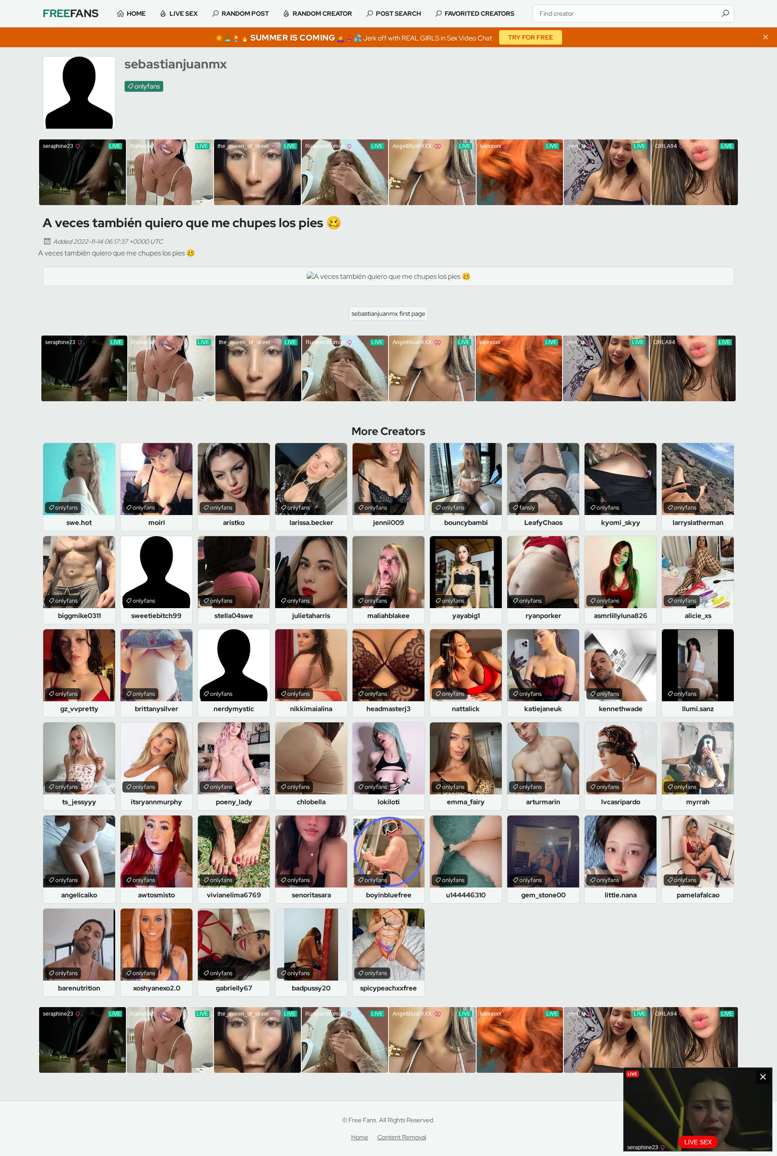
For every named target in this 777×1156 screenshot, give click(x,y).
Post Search (398, 13)
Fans (70, 13)
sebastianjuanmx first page (388, 313)
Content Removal (401, 1137)
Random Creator (322, 13)
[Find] (725, 13)
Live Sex (184, 13)
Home (136, 13)
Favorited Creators (479, 13)
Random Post (245, 13)
